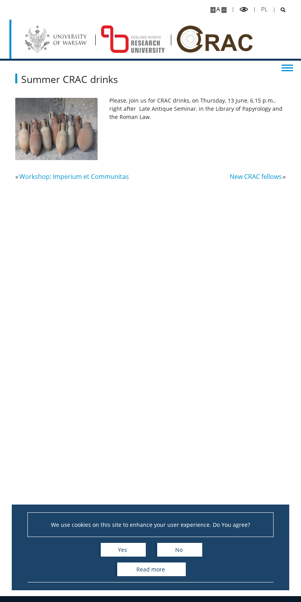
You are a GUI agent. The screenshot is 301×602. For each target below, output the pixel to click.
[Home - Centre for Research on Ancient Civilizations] (133, 39)
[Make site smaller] (224, 10)
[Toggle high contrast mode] (244, 9)
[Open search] (280, 10)
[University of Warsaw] (57, 39)
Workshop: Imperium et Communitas (74, 176)
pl (264, 9)
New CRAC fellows (256, 176)
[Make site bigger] (213, 10)
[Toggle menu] (287, 67)
